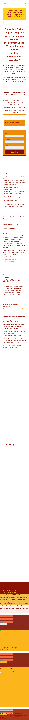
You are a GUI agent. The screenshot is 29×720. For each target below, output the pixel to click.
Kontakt (5, 583)
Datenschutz (6, 587)
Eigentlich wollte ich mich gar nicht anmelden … (13, 460)
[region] (14, 398)
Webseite (9, 218)
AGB (4, 588)
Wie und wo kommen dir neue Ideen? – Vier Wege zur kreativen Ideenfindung (13, 544)
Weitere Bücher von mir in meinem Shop (13, 308)
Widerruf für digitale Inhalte (9, 590)
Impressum (5, 585)
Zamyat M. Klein (12, 481)
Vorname (7, 133)
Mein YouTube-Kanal (8, 345)
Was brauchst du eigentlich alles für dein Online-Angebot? (13, 502)
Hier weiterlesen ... (7, 475)
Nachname (7, 139)
